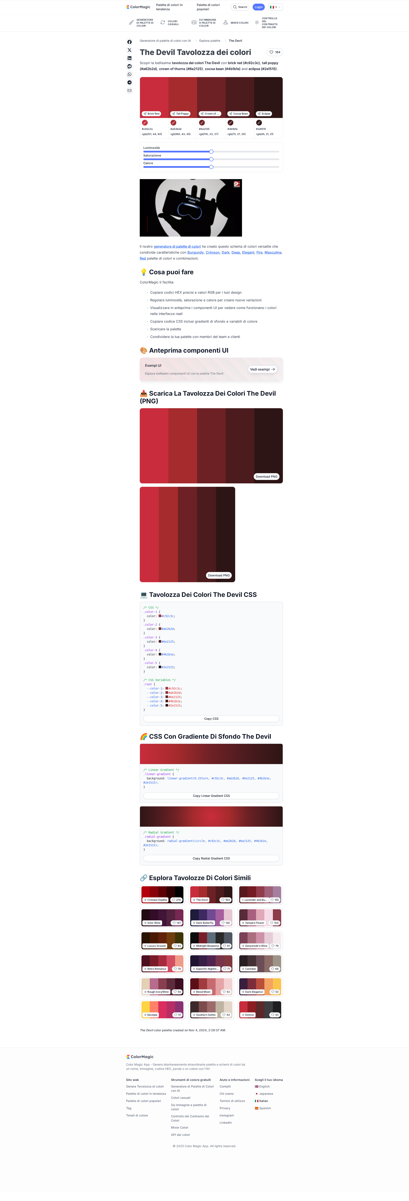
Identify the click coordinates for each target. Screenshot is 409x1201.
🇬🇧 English (262, 1086)
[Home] (138, 7)
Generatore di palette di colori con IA (165, 40)
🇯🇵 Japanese (264, 1093)
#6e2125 (204, 129)
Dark (225, 252)
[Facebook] (129, 42)
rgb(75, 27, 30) (237, 134)
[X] (129, 50)
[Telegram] (129, 82)
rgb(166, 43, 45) (180, 134)
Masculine (273, 252)
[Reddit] (129, 66)
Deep (236, 252)
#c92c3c (147, 129)
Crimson (213, 252)
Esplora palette (209, 40)
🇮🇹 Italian (261, 1101)
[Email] (129, 90)
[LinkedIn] (129, 58)
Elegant (248, 252)
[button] (275, 7)
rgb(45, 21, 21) (264, 134)
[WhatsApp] (129, 74)
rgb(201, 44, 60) (152, 134)
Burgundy (195, 252)
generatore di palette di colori (177, 246)
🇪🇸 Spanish (263, 1108)
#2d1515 (261, 129)
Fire (259, 252)
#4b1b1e (233, 129)
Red (143, 258)
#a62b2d (175, 129)
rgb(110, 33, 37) (208, 134)
